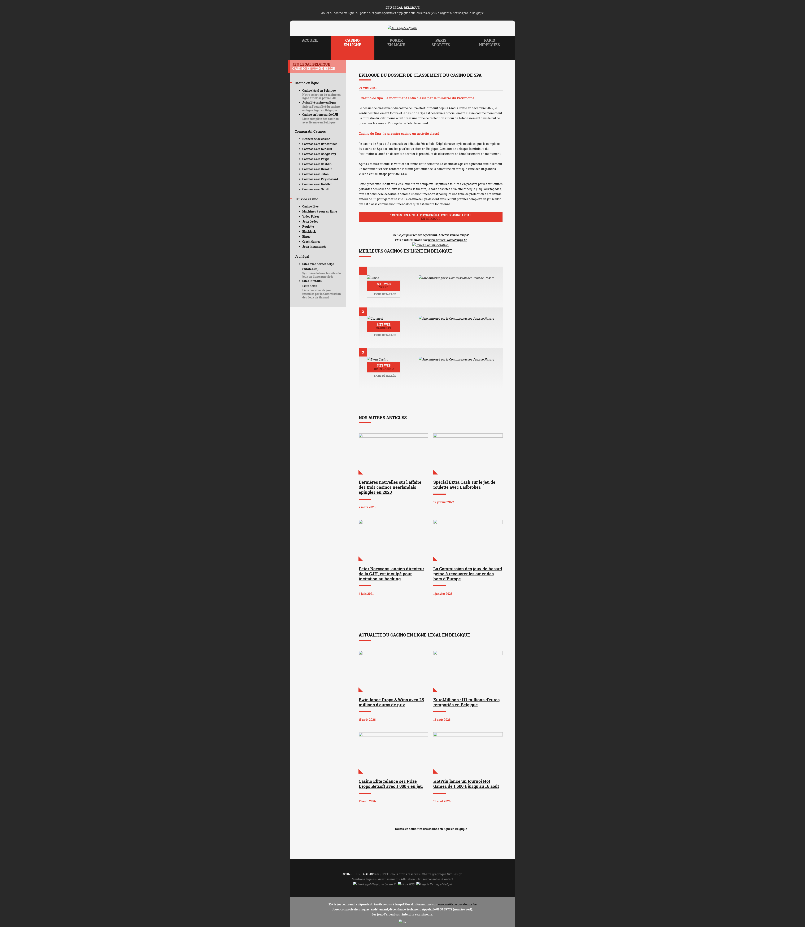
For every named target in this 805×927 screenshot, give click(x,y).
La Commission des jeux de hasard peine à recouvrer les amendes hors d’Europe (467, 573)
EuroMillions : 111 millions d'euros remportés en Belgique (466, 702)
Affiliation (408, 879)
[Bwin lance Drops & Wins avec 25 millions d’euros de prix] (393, 671)
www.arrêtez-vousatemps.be (447, 240)
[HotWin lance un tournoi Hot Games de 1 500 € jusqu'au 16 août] (468, 753)
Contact (447, 879)
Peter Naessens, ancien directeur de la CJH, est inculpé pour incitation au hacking (391, 573)
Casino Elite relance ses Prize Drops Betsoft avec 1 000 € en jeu (391, 783)
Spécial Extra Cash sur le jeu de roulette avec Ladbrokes (464, 484)
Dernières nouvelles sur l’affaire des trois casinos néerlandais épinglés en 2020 (390, 487)
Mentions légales (364, 879)
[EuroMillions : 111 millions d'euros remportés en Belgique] (468, 671)
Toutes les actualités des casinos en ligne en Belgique (431, 829)
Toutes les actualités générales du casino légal (430, 217)
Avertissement (388, 879)
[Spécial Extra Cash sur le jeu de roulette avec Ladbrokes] (468, 454)
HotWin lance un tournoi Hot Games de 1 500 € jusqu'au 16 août (466, 783)
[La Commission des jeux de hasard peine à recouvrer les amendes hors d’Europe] (468, 540)
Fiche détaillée (384, 294)
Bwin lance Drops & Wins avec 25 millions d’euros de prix (391, 702)
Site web (384, 285)
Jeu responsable (428, 879)
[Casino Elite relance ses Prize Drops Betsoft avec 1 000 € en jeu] (393, 753)
